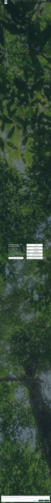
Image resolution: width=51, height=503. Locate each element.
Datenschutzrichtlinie (17, 497)
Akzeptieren (41, 500)
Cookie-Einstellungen (35, 500)
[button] (42, 0)
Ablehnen (47, 500)
